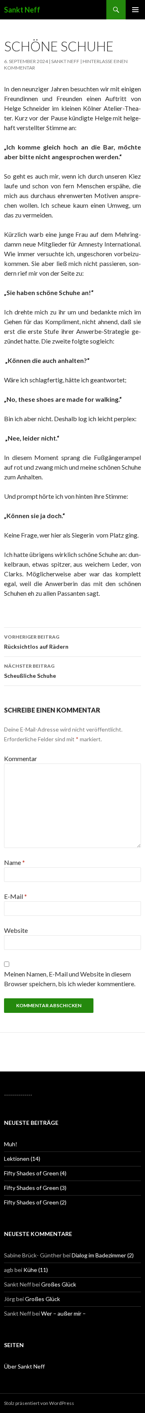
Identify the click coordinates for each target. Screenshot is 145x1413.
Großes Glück (58, 1284)
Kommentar (20, 758)
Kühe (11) (35, 1269)
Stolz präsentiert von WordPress (39, 1403)
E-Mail (15, 896)
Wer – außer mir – (63, 1313)
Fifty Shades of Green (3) (35, 1187)
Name (14, 862)
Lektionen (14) (22, 1158)
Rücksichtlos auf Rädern (36, 642)
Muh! (10, 1144)
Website (16, 930)
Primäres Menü (135, 9)
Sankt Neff (22, 9)
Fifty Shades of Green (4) (35, 1173)
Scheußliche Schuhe (30, 671)
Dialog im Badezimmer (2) (103, 1255)
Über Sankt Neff (24, 1366)
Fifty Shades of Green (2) (35, 1202)
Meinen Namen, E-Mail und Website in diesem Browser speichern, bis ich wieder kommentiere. (69, 978)
